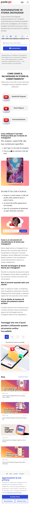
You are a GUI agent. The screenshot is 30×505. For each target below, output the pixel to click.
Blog (11, 473)
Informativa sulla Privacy (14, 492)
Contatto (16, 473)
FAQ (7, 473)
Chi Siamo (21, 473)
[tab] (3, 37)
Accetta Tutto (15, 497)
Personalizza (8, 501)
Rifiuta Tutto (21, 501)
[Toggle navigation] (27, 2)
